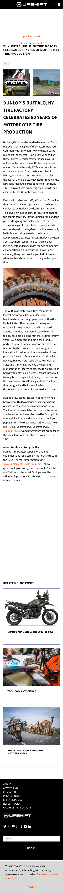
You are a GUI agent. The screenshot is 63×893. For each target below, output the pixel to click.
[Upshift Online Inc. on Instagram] (25, 827)
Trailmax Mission (12, 431)
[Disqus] (32, 536)
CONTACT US (10, 792)
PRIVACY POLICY (12, 796)
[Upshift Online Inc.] (31, 4)
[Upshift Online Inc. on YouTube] (13, 827)
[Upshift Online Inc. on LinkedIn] (29, 827)
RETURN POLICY (12, 804)
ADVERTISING (10, 788)
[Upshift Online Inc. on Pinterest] (17, 827)
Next (37, 36)
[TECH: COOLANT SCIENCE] (31, 667)
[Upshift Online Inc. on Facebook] (8, 827)
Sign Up (31, 848)
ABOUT (7, 784)
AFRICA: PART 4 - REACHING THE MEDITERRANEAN (25, 752)
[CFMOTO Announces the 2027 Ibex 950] (31, 607)
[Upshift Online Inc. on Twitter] (4, 827)
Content (37, 43)
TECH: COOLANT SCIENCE (21, 691)
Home (24, 43)
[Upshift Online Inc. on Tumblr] (21, 827)
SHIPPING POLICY (12, 800)
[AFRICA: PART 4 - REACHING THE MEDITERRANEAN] (31, 726)
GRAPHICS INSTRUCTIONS (17, 807)
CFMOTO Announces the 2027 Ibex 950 (30, 632)
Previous (28, 36)
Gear (7, 64)
